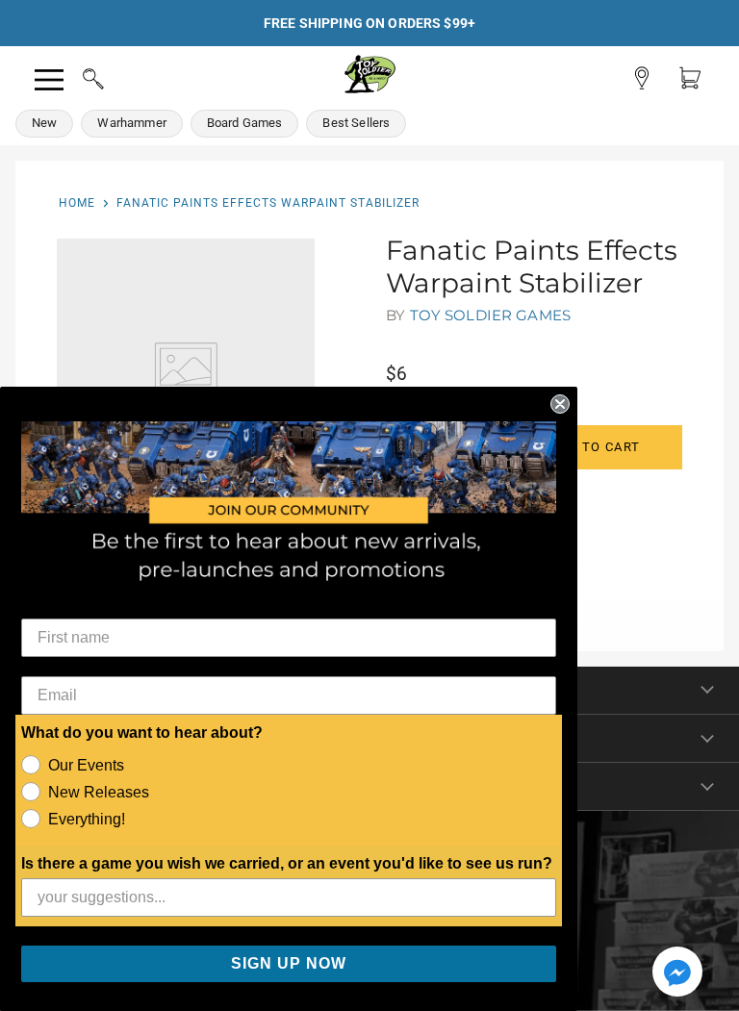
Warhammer (131, 122)
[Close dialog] (560, 404)
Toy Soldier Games (491, 315)
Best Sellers (356, 122)
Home (77, 203)
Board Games (245, 122)
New (44, 122)
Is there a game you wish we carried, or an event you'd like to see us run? (286, 863)
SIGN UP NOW (288, 963)
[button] (677, 973)
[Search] (75, 76)
